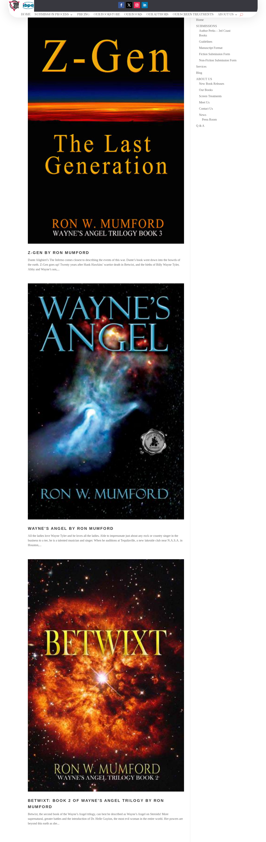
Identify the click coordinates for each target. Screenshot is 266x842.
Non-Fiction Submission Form (217, 60)
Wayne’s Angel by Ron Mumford (71, 528)
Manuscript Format (210, 47)
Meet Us (204, 102)
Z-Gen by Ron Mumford (58, 252)
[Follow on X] (129, 5)
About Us (226, 14)
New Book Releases (211, 83)
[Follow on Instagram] (137, 5)
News (202, 114)
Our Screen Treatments (193, 14)
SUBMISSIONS (206, 26)
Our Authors (157, 14)
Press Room (209, 119)
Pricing (83, 14)
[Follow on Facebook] (121, 5)
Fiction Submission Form (214, 54)
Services (201, 66)
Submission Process (52, 14)
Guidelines (205, 41)
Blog (199, 72)
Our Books (133, 14)
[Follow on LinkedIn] (145, 5)
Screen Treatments (210, 96)
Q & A (200, 125)
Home (25, 14)
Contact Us (206, 108)
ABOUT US (204, 79)
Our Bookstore (107, 14)
